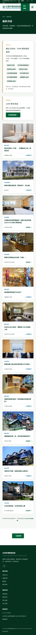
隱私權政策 (5, 631)
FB (4, 566)
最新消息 (4, 597)
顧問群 (4, 581)
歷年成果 (4, 584)
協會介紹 (4, 575)
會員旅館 (4, 594)
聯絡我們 (4, 619)
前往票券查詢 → (13, 115)
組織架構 (4, 578)
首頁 (3, 16)
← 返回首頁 (18, 536)
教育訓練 (4, 600)
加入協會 (24, 7)
